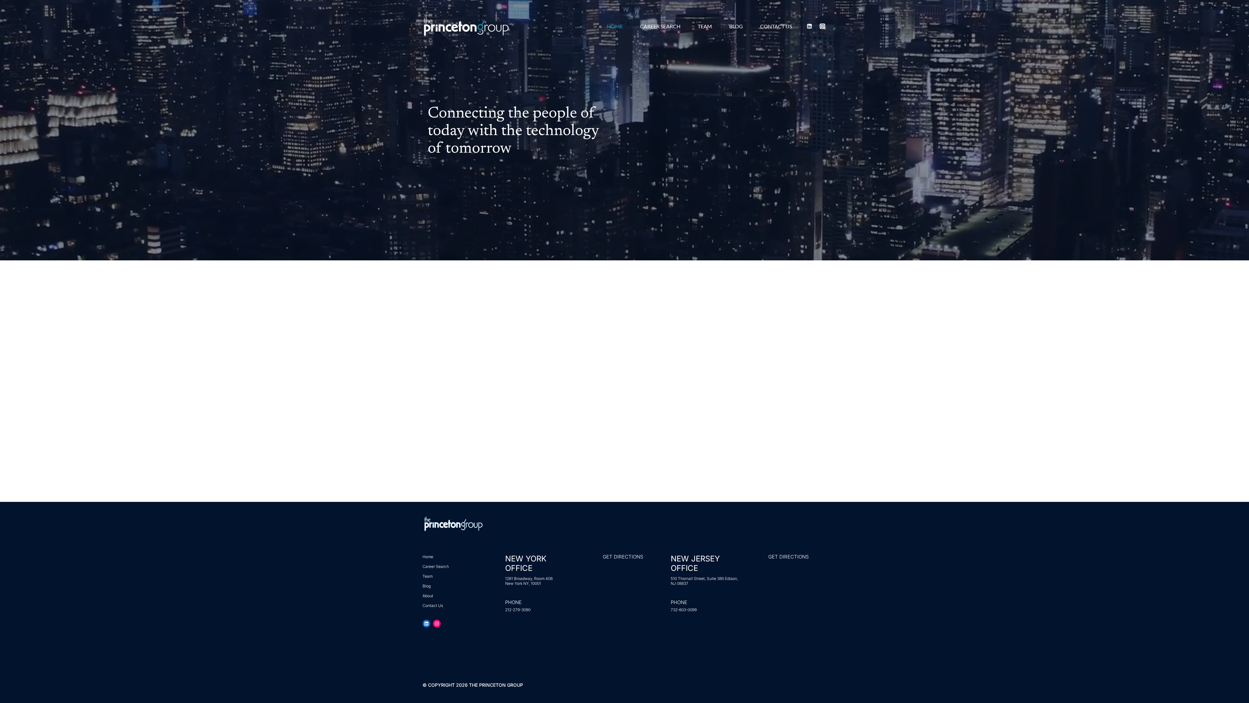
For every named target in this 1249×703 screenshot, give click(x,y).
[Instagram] (822, 26)
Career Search (660, 26)
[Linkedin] (809, 26)
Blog (736, 26)
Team (705, 26)
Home (615, 26)
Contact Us (776, 26)
